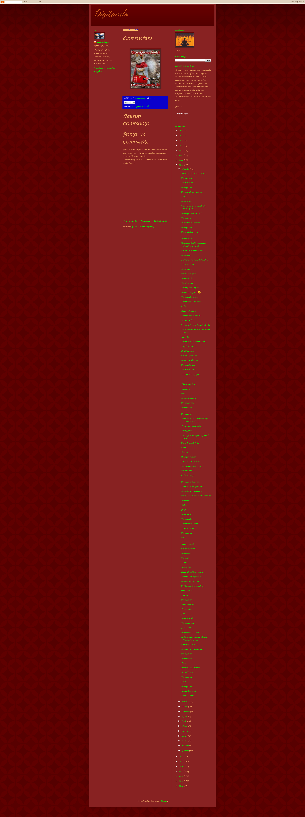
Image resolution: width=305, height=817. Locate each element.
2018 (181, 756)
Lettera (184, 562)
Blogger (164, 801)
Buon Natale (186, 269)
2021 (181, 155)
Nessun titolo (186, 320)
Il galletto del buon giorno (192, 572)
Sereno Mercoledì (188, 604)
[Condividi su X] (129, 102)
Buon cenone (186, 178)
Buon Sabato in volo (189, 232)
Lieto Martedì (187, 182)
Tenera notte (186, 609)
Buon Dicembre (187, 695)
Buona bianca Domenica (191, 491)
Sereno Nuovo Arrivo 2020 (192, 173)
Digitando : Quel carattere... (192, 586)
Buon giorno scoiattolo (140, 106)
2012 (181, 786)
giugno (185, 726)
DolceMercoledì (187, 264)
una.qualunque (103, 42)
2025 (181, 135)
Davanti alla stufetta (190, 443)
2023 (181, 145)
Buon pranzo (186, 227)
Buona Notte (186, 238)
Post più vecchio (160, 221)
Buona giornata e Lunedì (191, 213)
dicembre (186, 169)
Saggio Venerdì (187, 544)
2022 (181, 150)
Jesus (183, 681)
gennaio (185, 750)
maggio (185, 731)
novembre (186, 701)
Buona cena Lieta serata (191, 301)
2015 (181, 771)
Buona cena (186, 218)
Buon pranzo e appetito (191, 315)
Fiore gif (184, 558)
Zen (183, 196)
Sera (183, 614)
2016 (181, 766)
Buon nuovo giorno (189, 274)
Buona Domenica (188, 398)
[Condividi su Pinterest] (134, 102)
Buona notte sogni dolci (191, 576)
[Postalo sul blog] (127, 102)
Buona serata (186, 500)
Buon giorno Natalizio (190, 482)
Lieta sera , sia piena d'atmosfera (194, 260)
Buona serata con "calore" (191, 581)
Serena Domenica (188, 691)
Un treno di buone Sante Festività (195, 325)
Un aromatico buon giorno (192, 466)
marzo (185, 741)
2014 (181, 776)
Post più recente (130, 221)
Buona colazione (188, 365)
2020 (181, 160)
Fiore (183, 447)
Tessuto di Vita (187, 528)
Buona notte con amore (190, 297)
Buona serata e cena (189, 523)
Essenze (184, 452)
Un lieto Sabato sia (189, 355)
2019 (181, 165)
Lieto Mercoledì (187, 369)
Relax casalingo (187, 475)
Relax (183, 306)
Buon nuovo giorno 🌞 (191, 292)
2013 (181, 781)
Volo (183, 393)
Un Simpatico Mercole (190, 461)
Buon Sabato (186, 514)
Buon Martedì (187, 283)
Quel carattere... (187, 590)
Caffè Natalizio (187, 351)
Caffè (183, 509)
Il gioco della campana (190, 222)
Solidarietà (185, 389)
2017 (181, 761)
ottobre (185, 706)
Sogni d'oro (185, 337)
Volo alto (185, 595)
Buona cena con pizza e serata (193, 341)
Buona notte (186, 255)
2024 (181, 140)
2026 (181, 131)
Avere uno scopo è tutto (191, 426)
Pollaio (184, 505)
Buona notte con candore (191, 192)
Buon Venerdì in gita (190, 360)
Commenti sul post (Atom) (143, 226)
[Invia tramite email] (125, 102)
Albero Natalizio (188, 384)
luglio (184, 721)
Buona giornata (187, 403)
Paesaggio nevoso (188, 457)
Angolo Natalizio (188, 311)
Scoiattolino (186, 567)
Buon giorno (186, 187)
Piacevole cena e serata (190, 667)
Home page (145, 221)
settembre (186, 711)
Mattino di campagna (190, 374)
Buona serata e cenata (190, 632)
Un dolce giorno (188, 548)
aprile (184, 736)
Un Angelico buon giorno (192, 250)
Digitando (111, 13)
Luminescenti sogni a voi (191, 486)
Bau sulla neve (187, 672)
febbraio (185, 745)
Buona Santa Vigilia (189, 287)
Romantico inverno (189, 644)
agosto (185, 716)
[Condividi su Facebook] (131, 102)
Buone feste (186, 201)
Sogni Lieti (186, 627)
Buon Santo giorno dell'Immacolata (196, 496)
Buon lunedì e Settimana (191, 649)
